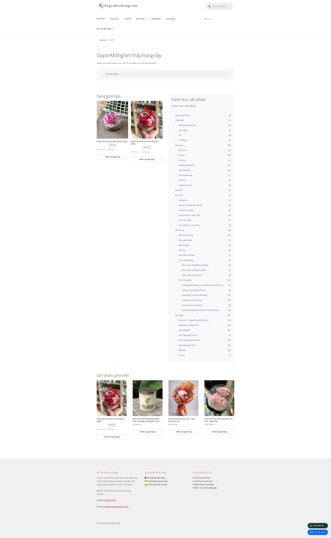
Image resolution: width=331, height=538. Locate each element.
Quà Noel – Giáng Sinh (188, 325)
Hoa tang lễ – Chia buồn (189, 225)
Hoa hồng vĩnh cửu (187, 165)
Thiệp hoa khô (185, 185)
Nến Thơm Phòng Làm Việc (194, 270)
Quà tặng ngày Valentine (189, 340)
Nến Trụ (182, 250)
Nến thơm (140, 18)
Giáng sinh (183, 200)
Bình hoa (182, 150)
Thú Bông (183, 140)
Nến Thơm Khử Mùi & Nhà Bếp (195, 265)
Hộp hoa (182, 180)
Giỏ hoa (182, 160)
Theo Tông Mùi (185, 280)
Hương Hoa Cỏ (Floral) (192, 300)
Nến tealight (184, 245)
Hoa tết (128, 18)
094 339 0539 (109, 500)
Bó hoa (182, 155)
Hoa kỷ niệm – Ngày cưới (189, 215)
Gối (180, 135)
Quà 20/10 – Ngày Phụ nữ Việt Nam (194, 320)
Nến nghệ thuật (186, 240)
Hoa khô (100, 18)
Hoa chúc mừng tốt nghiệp (190, 205)
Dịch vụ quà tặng (104, 28)
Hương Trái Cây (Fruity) (192, 305)
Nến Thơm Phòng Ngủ (192, 275)
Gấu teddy (183, 130)
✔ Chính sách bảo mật (202, 481)
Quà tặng (170, 18)
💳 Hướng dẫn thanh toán (156, 481)
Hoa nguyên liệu (186, 175)
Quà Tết (182, 350)
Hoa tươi (114, 18)
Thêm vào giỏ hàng (112, 157)
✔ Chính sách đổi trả (201, 477)
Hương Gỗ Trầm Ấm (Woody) (194, 295)
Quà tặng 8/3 (184, 330)
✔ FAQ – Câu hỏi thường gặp (204, 487)
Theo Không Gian (186, 260)
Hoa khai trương (186, 210)
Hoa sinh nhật (185, 220)
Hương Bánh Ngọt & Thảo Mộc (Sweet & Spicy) (202, 285)
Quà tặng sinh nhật (187, 345)
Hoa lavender (184, 170)
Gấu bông (155, 18)
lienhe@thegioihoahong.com (116, 506)
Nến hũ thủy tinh (186, 235)
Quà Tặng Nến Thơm (188, 335)
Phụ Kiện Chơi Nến (187, 255)
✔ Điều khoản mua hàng (202, 484)
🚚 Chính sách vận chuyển (156, 484)
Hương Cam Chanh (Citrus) (194, 290)
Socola (182, 355)
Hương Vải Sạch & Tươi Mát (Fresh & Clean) (200, 310)
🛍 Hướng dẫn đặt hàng (155, 477)
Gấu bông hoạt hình (187, 125)
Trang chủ (103, 40)
